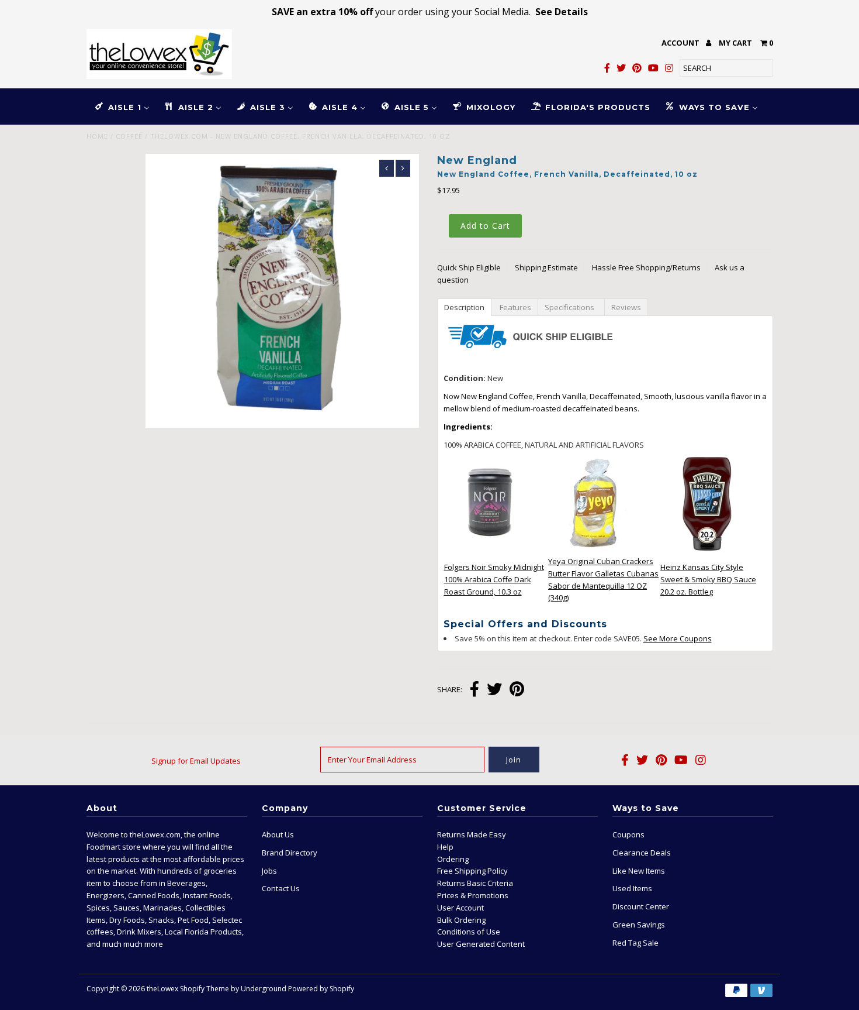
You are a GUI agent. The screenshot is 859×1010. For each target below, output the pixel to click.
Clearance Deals (641, 852)
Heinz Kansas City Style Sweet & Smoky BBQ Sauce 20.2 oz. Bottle (708, 579)
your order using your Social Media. (430, 11)
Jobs (269, 870)
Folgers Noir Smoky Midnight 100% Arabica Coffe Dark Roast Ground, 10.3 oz (494, 579)
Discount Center (640, 906)
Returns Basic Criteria (475, 883)
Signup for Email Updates (196, 760)
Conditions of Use (468, 931)
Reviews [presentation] (626, 307)
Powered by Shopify (321, 989)
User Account (460, 907)
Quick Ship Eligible (469, 267)
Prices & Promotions (472, 895)
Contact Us (281, 888)
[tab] (464, 306)
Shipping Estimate (546, 267)
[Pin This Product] (517, 690)
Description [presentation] (464, 307)
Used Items (632, 888)
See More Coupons (677, 638)
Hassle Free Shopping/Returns (646, 267)
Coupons (628, 834)
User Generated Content (481, 944)
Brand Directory (289, 852)
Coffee (129, 136)
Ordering (453, 859)
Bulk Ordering (461, 920)
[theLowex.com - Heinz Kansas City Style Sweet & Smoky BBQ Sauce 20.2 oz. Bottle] (707, 547)
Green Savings (638, 924)
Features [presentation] (514, 307)
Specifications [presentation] (571, 307)
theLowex (162, 989)
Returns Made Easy (471, 834)
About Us (278, 834)
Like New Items (638, 870)
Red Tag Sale (635, 942)
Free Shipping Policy (472, 870)
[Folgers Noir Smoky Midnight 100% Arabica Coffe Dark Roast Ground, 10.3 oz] (491, 547)
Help (445, 846)
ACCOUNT (681, 42)
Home (97, 136)
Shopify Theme (204, 989)
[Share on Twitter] (494, 690)
